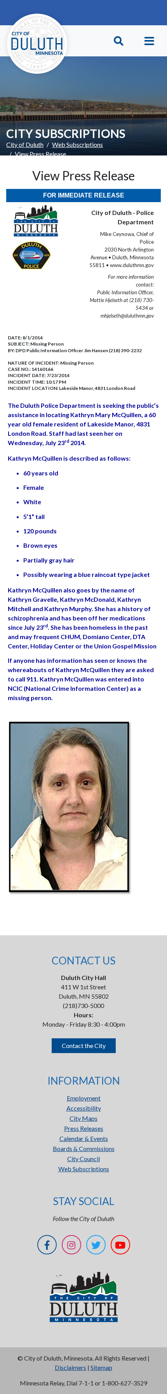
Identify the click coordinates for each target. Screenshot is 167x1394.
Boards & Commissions (84, 1148)
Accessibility (83, 1108)
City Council (83, 1158)
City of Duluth (24, 144)
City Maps (83, 1118)
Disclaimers (70, 1367)
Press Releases (83, 1128)
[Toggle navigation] (149, 41)
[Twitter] (96, 1246)
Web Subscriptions (77, 144)
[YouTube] (120, 1246)
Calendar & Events (83, 1138)
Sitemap (101, 1367)
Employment (84, 1098)
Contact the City (84, 1045)
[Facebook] (47, 1246)
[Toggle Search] (118, 41)
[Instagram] (71, 1246)
